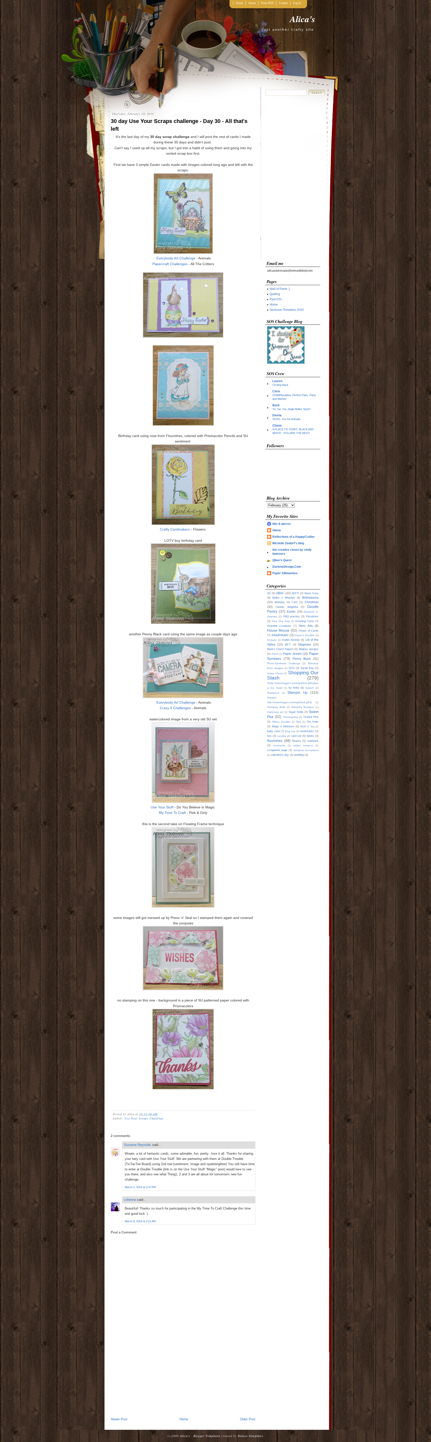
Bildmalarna (310, 597)
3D (269, 593)
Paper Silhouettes (285, 573)
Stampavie (273, 692)
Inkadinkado (280, 635)
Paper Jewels (292, 654)
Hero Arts (306, 626)
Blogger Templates (206, 1436)
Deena (277, 415)
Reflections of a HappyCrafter (293, 537)
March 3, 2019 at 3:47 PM (140, 1187)
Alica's (302, 18)
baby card (273, 731)
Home (239, 3)
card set (296, 735)
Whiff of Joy (307, 726)
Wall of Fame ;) (280, 289)
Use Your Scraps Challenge (143, 1118)
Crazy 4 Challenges (175, 708)
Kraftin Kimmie (291, 639)
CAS (294, 602)
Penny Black (302, 659)
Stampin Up (297, 692)
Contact (283, 3)
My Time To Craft (172, 813)
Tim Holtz (313, 721)
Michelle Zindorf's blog (288, 543)
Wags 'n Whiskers (283, 726)
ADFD (295, 593)
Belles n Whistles (283, 597)
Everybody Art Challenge (175, 258)
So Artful (293, 687)
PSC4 (275, 654)
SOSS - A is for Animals (286, 419)
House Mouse (278, 630)
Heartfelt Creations (279, 625)
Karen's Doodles (305, 635)
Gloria (276, 530)
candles (281, 736)
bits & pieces (281, 524)
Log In (297, 3)
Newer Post (119, 1419)
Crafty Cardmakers (175, 529)
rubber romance (303, 745)
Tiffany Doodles (281, 721)
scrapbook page (277, 750)
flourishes (274, 741)
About (252, 3)
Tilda (298, 721)
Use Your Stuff (162, 807)
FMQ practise (291, 616)
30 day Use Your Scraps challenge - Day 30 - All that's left (179, 125)
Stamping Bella (276, 707)
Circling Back (280, 384)
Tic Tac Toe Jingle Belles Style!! (291, 409)
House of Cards (309, 630)
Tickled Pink (311, 716)
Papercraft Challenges (170, 264)
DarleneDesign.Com (286, 566)
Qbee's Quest (282, 560)
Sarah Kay (307, 667)
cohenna (130, 1200)
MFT (288, 644)
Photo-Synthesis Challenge (283, 663)
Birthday (280, 602)
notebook (313, 740)
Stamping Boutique (302, 707)
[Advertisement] (183, 1379)
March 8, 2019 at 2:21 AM (140, 1221)
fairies (310, 735)
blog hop (290, 731)
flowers (296, 740)
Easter (291, 611)
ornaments (279, 745)
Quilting (275, 294)
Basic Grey (312, 593)
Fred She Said (281, 621)
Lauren (277, 381)
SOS (292, 667)
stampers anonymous (306, 750)
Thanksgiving (290, 717)
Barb (275, 405)
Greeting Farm (304, 621)
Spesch (309, 687)
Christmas (312, 602)
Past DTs (276, 299)
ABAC (280, 593)
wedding (299, 754)
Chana (277, 425)
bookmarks (307, 731)
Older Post (247, 1419)
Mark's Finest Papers (280, 649)
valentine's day (280, 754)
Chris (276, 391)
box (269, 735)
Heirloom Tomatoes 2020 (287, 310)
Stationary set (275, 712)
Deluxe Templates (250, 1436)
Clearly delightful (287, 606)
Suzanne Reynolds (138, 1145)
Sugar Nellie (296, 711)
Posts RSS (267, 3)
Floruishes (312, 616)
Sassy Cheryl (275, 673)
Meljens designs (309, 649)
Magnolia (304, 644)
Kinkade (272, 640)
